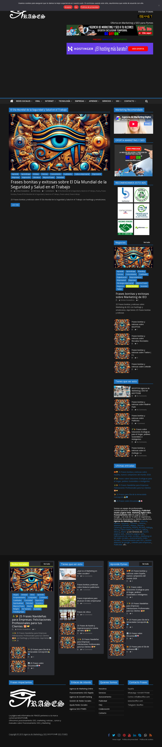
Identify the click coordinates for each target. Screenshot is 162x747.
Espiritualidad (18, 603)
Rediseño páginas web (135, 534)
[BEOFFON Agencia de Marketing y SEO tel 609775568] (123, 387)
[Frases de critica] (68, 610)
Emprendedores (135, 277)
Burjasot (124, 523)
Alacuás (140, 525)
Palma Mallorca (126, 529)
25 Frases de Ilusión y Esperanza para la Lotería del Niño (87, 628)
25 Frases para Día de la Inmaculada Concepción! (39, 650)
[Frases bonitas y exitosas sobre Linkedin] (122, 363)
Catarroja (118, 527)
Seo (117, 101)
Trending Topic (18, 612)
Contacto (129, 101)
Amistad (24, 595)
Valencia (143, 521)
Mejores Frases (48, 177)
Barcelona (127, 527)
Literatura (36, 177)
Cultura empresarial (82, 174)
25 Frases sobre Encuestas (127, 501)
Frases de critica (83, 612)
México (117, 532)
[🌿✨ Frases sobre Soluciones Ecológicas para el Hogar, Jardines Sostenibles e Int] (123, 428)
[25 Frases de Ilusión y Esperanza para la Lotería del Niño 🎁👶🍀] (68, 624)
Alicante (142, 527)
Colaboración (104, 709)
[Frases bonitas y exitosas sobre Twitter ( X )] (122, 349)
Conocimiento (56, 174)
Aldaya (133, 525)
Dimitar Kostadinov (22, 191)
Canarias (137, 529)
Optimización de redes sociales (126, 536)
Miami (123, 532)
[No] (159, 5)
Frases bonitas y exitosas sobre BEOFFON (138, 324)
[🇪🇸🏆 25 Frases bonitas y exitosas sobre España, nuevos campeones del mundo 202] (117, 569)
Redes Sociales (23, 101)
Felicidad (29, 603)
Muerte (29, 606)
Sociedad (60, 177)
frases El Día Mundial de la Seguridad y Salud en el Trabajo (38, 194)
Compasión (32, 597)
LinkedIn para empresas (141, 542)
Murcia (116, 529)
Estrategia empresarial (125, 283)
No (76, 7)
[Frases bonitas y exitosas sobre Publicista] (123, 414)
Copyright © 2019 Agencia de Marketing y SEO (28, 734)
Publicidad (118, 544)
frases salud (64, 194)
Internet (49, 101)
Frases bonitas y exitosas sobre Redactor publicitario (88, 585)
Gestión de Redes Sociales (80, 701)
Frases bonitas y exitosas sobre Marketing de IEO (132, 295)
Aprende (93, 101)
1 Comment (141, 423)
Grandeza (39, 603)
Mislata (117, 523)
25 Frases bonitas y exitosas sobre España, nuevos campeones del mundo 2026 (132, 473)
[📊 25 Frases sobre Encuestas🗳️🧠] (18, 662)
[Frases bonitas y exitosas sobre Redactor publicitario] (68, 583)
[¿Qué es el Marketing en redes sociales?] (68, 569)
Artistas (36, 174)
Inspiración (26, 177)
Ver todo (147, 242)
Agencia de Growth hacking (81, 697)
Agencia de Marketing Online (81, 688)
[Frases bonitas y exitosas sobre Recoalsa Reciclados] (122, 335)
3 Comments (86, 603)
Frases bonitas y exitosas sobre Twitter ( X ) (141, 352)
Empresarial (96, 174)
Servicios (106, 101)
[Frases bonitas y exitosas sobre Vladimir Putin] (123, 401)
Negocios (120, 286)
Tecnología (64, 101)
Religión (16, 609)
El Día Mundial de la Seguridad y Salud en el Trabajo (76, 191)
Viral (37, 101)
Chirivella (125, 525)
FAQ (100, 705)
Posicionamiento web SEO (133, 540)
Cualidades (68, 174)
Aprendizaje (25, 174)
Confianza (43, 597)
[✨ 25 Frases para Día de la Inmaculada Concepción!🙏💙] (18, 648)
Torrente (133, 523)
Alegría (15, 595)
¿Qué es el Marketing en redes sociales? (87, 572)
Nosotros (103, 688)
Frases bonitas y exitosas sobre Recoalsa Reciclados (140, 338)
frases (98, 191)
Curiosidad (28, 600)
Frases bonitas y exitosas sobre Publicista (138, 418)
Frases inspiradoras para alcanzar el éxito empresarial (89, 599)
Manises (117, 525)
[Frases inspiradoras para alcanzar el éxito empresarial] (68, 597)
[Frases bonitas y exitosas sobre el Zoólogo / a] (123, 447)
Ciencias (45, 174)
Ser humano (26, 609)
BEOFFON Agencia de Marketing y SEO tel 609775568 (141, 390)
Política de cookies (146, 739)
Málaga (149, 527)
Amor (32, 595)
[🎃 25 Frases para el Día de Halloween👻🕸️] (117, 645)
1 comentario (49, 191)
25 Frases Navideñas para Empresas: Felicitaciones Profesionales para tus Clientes (132, 486)
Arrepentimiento (19, 597)
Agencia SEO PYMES (78, 709)
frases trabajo (75, 194)
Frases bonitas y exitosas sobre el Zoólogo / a (139, 450)
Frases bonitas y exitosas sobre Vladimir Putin (141, 404)
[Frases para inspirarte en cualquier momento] (12, 101)
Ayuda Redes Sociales (78, 705)
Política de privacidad (130, 739)
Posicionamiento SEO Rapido (82, 693)
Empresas (79, 101)
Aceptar (68, 7)
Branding (141, 271)
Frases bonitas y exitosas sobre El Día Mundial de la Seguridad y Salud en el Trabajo (59, 184)
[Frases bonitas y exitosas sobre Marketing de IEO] (133, 248)
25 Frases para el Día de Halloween (138, 647)
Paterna (142, 523)
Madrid (135, 527)
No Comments (142, 396)
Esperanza (39, 600)
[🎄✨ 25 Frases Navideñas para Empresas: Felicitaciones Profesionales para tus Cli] (31, 569)
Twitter (119, 289)
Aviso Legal (117, 739)
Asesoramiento (105, 697)
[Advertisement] (81, 79)
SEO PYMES (63, 734)
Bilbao (145, 529)
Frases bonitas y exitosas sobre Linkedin (141, 365)
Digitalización (122, 277)
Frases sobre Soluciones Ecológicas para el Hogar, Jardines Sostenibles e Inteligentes (141, 434)
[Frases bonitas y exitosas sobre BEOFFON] (122, 320)
